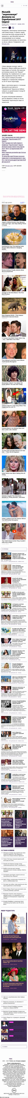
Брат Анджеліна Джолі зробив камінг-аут (13, 961)
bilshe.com (12, 1061)
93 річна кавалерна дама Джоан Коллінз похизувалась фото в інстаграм (13, 985)
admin (10, 561)
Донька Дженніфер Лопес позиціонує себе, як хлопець (17, 1031)
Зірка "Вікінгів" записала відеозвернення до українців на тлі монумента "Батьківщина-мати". (13, 747)
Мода (19, 574)
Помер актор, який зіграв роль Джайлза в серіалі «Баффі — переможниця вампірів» (7, 842)
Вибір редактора (8, 911)
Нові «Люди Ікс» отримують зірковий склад (18, 733)
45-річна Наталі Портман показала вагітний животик (12, 936)
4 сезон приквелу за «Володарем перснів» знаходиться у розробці (20, 841)
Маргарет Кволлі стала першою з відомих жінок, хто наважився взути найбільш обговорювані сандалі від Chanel (13, 653)
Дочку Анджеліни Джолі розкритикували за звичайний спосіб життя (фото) (16, 1024)
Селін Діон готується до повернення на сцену (19, 775)
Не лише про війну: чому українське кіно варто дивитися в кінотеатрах (19, 630)
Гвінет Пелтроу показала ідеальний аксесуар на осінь (17, 567)
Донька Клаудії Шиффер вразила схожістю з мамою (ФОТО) (19, 702)
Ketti (10, 574)
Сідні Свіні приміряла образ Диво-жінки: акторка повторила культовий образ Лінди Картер (13, 763)
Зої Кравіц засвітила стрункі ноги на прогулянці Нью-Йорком (19, 605)
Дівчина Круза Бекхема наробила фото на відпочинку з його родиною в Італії (17, 1038)
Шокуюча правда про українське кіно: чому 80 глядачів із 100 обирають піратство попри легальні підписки (19, 556)
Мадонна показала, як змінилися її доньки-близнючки (18, 688)
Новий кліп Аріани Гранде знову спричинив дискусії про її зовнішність (19, 580)
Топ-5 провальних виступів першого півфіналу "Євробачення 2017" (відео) (13, 139)
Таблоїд (19, 588)
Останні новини (7, 850)
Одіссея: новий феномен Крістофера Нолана (19, 677)
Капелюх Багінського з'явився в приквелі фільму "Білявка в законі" (20, 823)
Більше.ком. (6, 44)
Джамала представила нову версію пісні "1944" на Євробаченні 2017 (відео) (13, 148)
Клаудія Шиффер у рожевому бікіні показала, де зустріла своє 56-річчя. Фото (18, 665)
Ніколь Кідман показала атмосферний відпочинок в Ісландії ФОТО (18, 800)
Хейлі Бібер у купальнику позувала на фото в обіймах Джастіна (19, 617)
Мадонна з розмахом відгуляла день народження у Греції (18, 787)
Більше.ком (9, 166)
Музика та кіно (5, 24)
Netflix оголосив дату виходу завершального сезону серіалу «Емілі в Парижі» (18, 594)
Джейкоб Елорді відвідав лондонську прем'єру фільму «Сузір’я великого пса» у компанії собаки (19, 719)
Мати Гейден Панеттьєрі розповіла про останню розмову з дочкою (19, 640)
